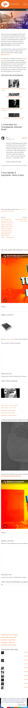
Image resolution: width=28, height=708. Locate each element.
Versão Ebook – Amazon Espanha (9, 415)
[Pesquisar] (14, 9)
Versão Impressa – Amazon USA (8, 407)
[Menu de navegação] (25, 4)
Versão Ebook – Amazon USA (8, 412)
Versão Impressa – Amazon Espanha (9, 405)
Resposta (24, 138)
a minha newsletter (10, 339)
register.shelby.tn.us (5, 54)
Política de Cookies (20, 702)
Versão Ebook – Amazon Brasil (8, 410)
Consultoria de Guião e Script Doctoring (11, 476)
